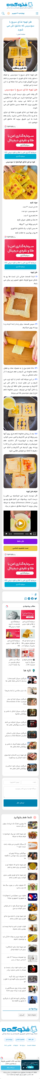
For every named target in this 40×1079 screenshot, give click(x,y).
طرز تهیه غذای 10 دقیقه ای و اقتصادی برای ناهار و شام (15, 866)
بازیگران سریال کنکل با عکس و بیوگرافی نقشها (15, 712)
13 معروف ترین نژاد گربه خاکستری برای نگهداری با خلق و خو (15, 979)
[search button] (3, 13)
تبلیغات (15, 1045)
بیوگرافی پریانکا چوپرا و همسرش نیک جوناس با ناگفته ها (15, 856)
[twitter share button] (35, 598)
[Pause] (23, 1067)
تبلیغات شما (32, 1015)
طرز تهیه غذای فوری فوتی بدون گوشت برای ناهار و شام (14, 876)
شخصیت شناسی (20, 1039)
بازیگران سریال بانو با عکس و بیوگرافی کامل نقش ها (16, 767)
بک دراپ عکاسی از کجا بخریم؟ (15, 691)
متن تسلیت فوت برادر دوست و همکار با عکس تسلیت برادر (15, 968)
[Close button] (38, 1058)
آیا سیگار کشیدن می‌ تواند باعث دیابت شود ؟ (15, 845)
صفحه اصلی (21, 34)
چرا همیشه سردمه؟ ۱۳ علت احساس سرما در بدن (16, 958)
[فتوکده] (20, 5)
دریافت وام (10, 1067)
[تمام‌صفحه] (34, 534)
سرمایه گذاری (20, 156)
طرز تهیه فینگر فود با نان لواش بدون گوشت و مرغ (15, 907)
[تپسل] (5, 127)
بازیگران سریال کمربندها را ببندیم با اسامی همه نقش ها (16, 679)
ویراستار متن (9, 1039)
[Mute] (26, 1067)
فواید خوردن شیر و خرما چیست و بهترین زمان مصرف (14, 927)
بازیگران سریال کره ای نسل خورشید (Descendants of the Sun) (16, 701)
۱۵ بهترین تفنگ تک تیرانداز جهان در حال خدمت (14, 825)
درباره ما (22, 1045)
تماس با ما (7, 1045)
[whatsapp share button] (25, 598)
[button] (20, 523)
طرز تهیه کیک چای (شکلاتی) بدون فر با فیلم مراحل (16, 948)
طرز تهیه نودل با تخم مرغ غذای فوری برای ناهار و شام (15, 917)
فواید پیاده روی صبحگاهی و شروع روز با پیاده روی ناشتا (15, 989)
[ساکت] (31, 534)
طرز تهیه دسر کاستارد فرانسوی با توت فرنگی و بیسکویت (15, 756)
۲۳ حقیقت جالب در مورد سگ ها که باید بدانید (14, 886)
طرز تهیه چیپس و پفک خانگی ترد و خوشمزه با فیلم (14, 938)
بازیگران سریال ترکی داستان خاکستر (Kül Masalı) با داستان (15, 734)
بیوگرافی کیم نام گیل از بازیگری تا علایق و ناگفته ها (14, 999)
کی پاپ (21, 1015)
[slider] (19, 533)
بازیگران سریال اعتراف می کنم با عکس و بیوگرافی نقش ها (15, 723)
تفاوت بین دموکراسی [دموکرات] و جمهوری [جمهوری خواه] (14, 897)
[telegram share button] (29, 598)
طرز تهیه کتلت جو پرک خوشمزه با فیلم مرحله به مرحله (14, 835)
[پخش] (6, 534)
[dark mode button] (8, 13)
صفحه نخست (31, 1045)
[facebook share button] (32, 598)
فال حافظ (31, 1039)
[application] (20, 523)
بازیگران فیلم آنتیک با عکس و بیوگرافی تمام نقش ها (15, 745)
